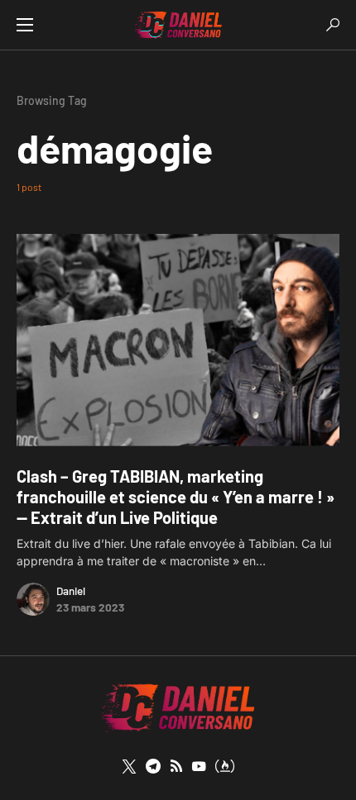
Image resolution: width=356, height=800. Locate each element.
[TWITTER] (129, 766)
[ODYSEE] (224, 766)
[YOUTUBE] (198, 766)
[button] (25, 24)
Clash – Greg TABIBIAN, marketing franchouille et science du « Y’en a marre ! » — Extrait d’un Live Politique (175, 496)
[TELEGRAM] (153, 766)
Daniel (70, 590)
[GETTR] (176, 766)
